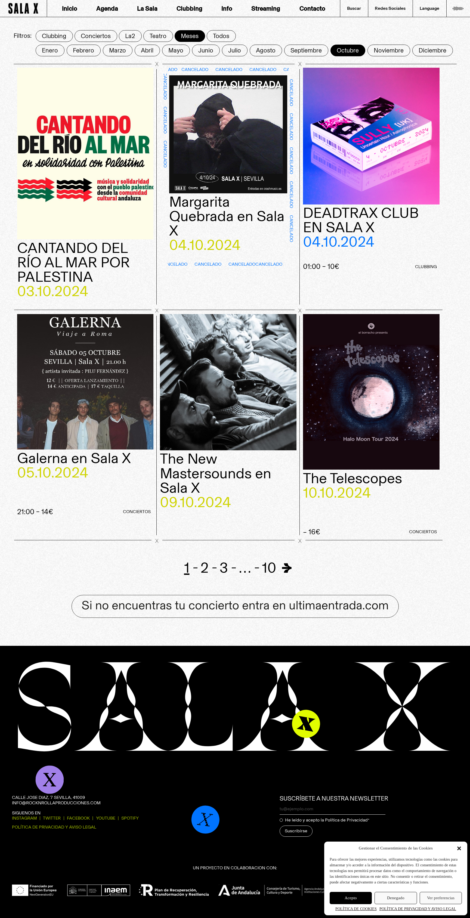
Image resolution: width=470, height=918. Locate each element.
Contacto (312, 8)
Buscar (354, 8)
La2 (130, 36)
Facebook (78, 818)
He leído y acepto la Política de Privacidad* (327, 820)
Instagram (24, 818)
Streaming (265, 8)
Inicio (69, 8)
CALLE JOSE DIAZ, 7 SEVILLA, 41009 (48, 797)
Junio (205, 50)
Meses (190, 36)
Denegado (395, 898)
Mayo (175, 50)
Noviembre (389, 50)
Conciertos (96, 36)
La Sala (147, 8)
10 (269, 567)
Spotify (130, 818)
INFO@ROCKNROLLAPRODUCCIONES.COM (56, 802)
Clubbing (189, 8)
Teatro (158, 36)
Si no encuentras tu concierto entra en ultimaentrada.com (235, 605)
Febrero (83, 50)
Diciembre (432, 50)
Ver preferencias (440, 898)
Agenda (107, 8)
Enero (50, 50)
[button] (459, 848)
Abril (147, 50)
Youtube (105, 818)
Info (226, 8)
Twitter (52, 818)
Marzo (117, 50)
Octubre (348, 50)
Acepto (351, 898)
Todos (221, 36)
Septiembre (306, 50)
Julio (234, 50)
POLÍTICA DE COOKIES (356, 909)
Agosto (266, 50)
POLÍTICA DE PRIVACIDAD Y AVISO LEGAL (417, 909)
